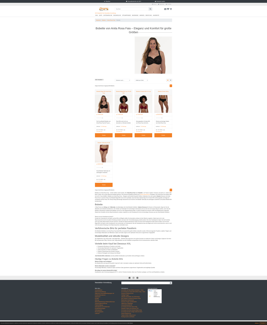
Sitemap (97, 300)
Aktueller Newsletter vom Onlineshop (130, 296)
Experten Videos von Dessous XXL (130, 308)
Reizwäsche (117, 15)
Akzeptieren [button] (263, 323)
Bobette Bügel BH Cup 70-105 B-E (123, 92)
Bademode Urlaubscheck (127, 300)
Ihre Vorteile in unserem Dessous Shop (131, 298)
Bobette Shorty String (163, 91)
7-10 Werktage (103, 126)
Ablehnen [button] (257, 323)
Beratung (149, 15)
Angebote (156, 15)
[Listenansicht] (170, 80)
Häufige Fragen (125, 295)
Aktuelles (108, 1)
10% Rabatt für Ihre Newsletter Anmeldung (105, 13)
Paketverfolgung (99, 305)
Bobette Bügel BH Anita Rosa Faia (104, 92)
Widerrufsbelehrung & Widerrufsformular (105, 301)
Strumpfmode (126, 15)
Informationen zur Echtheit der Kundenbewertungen (102, 307)
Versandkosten (99, 131)
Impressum (97, 296)
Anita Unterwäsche (145, 194)
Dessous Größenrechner (127, 293)
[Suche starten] (150, 9)
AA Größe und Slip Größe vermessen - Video (132, 290)
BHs (96, 15)
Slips (100, 15)
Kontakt (97, 298)
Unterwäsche (107, 15)
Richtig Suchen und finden (127, 316)
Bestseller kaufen (160, 1)
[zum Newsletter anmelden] (170, 283)
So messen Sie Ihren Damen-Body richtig (131, 310)
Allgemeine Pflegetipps (127, 303)
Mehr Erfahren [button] (130, 323)
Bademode (135, 15)
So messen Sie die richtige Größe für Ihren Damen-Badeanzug (131, 312)
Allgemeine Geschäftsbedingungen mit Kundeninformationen (104, 294)
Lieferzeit (97, 313)
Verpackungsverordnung (101, 303)
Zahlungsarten (98, 310)
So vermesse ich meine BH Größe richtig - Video (133, 291)
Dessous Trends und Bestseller (129, 301)
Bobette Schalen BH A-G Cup (143, 91)
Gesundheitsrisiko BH (126, 305)
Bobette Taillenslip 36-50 (104, 142)
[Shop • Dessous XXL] (104, 9)
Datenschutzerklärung (100, 291)
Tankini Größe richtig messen (128, 315)
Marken (142, 15)
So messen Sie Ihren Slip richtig (129, 306)
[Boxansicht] (167, 80)
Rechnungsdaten (99, 311)
